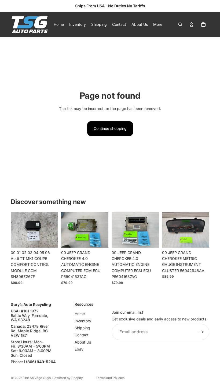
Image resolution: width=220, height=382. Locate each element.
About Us (83, 342)
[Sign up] (201, 332)
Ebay (79, 349)
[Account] (191, 24)
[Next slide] (52, 230)
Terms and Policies (110, 378)
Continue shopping (110, 128)
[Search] (180, 24)
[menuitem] (158, 24)
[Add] (49, 239)
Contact (82, 335)
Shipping (82, 328)
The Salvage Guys (37, 378)
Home (80, 314)
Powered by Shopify (67, 378)
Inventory (83, 321)
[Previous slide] (17, 230)
